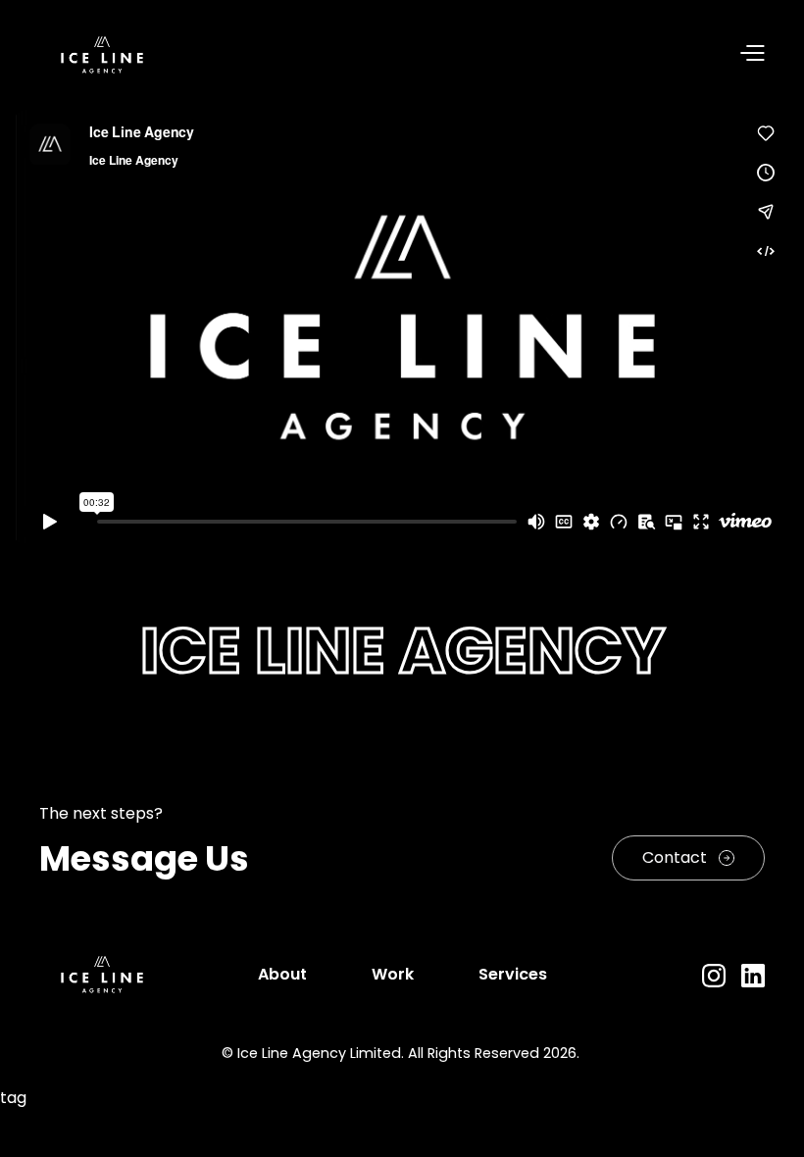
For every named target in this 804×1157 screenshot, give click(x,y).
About (282, 974)
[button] (465, 55)
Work (393, 974)
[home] (102, 55)
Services (512, 974)
